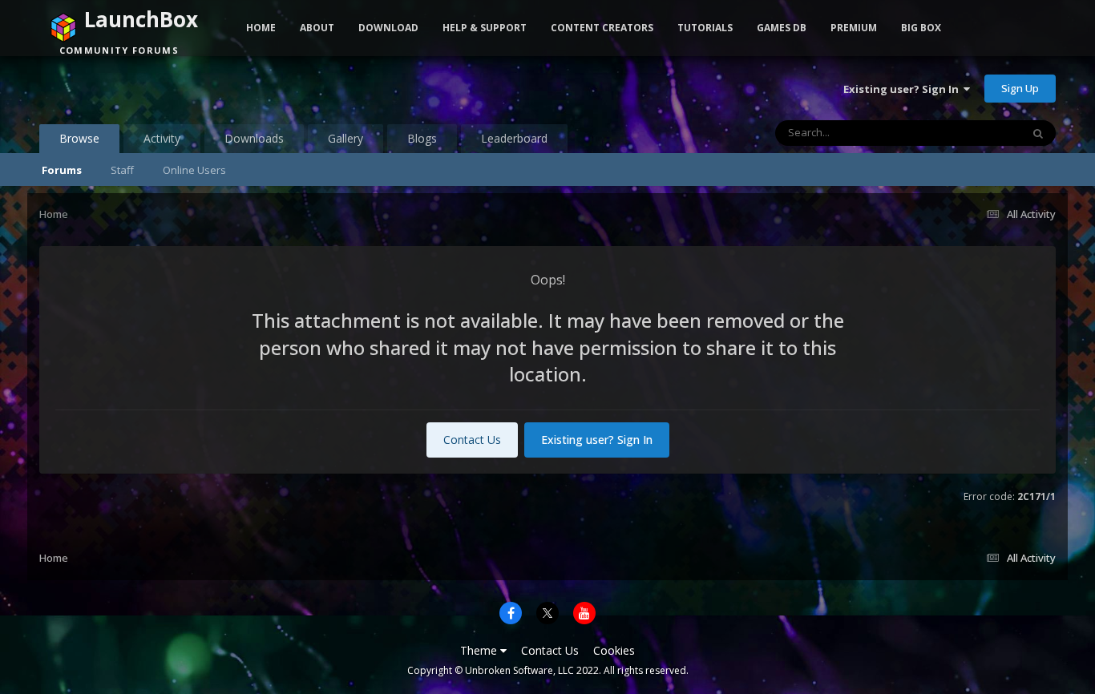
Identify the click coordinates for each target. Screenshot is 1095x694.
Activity (161, 138)
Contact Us (472, 439)
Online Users (194, 170)
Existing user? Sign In (903, 89)
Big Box (921, 27)
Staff (122, 170)
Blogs (422, 138)
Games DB (781, 27)
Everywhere (973, 132)
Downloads (254, 138)
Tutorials (705, 27)
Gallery (345, 138)
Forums (62, 170)
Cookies (614, 650)
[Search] (1038, 133)
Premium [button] (853, 27)
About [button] (317, 27)
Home (261, 27)
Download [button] (388, 27)
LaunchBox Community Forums (168, 88)
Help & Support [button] (484, 27)
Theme (480, 650)
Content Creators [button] (602, 27)
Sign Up (1020, 88)
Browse (79, 138)
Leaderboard (514, 138)
